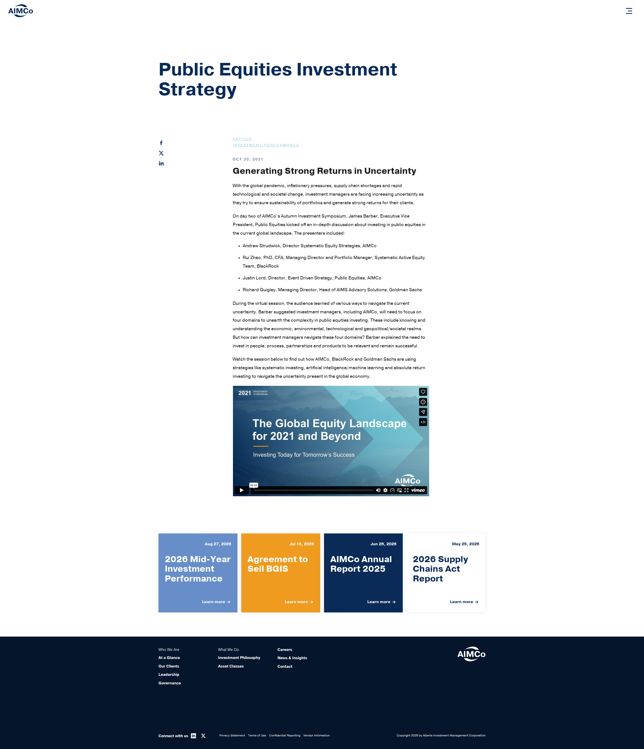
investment (247, 145)
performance (282, 145)
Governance (169, 683)
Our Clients (168, 666)
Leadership (168, 674)
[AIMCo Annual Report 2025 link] (363, 572)
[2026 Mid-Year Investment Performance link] (197, 572)
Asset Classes (231, 666)
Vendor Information (316, 735)
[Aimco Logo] (20, 10)
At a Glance (169, 657)
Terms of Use (257, 735)
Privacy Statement (232, 735)
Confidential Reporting (284, 735)
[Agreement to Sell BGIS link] (280, 572)
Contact (284, 666)
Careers (284, 649)
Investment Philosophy (239, 657)
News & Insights (292, 657)
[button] (629, 11)
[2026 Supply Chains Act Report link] (446, 572)
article (242, 139)
